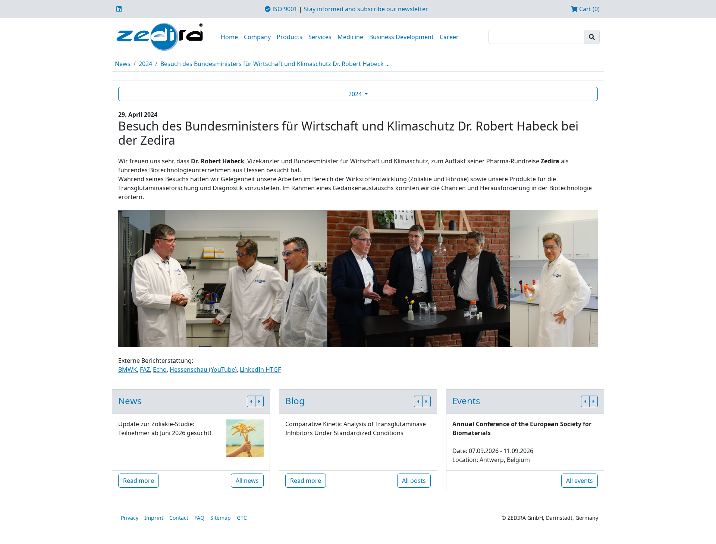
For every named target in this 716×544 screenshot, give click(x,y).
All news (247, 481)
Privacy (129, 517)
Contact (178, 517)
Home (229, 37)
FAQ (199, 517)
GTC (242, 517)
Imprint (153, 517)
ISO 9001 (284, 9)
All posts (414, 481)
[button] (251, 401)
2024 (145, 64)
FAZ (145, 369)
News (123, 64)
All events (579, 481)
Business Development (401, 37)
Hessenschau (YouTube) (203, 369)
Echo (160, 369)
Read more (138, 481)
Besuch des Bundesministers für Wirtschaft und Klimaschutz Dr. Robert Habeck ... (275, 64)
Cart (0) (589, 9)
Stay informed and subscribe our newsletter (366, 9)
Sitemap (220, 517)
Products (289, 37)
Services (320, 37)
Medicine (350, 37)
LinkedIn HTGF (260, 369)
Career (449, 37)
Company (257, 37)
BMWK (127, 369)
